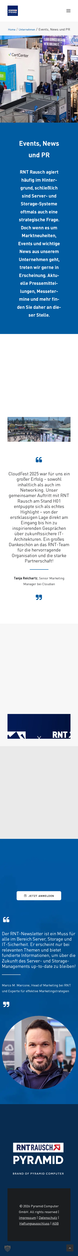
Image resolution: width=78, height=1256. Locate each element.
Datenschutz (48, 1218)
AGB (55, 1223)
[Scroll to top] (69, 1247)
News (25, 251)
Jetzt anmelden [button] (41, 895)
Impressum (27, 1218)
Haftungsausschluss (34, 1223)
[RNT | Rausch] (12, 11)
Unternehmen (27, 29)
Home (11, 29)
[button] (68, 10)
